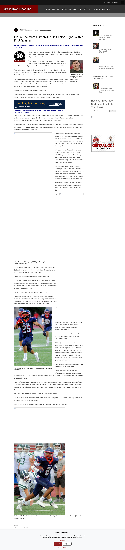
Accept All (57, 544)
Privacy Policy (62, 540)
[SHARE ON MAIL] (27, 527)
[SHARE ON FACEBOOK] (18, 527)
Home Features (47, 30)
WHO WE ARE (107, 2)
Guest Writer (23, 29)
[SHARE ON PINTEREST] (24, 527)
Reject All (67, 544)
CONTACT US (115, 2)
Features (42, 30)
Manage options (62, 547)
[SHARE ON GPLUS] (21, 527)
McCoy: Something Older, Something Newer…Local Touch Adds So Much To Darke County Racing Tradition (107, 61)
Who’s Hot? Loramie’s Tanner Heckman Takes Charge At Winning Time (107, 32)
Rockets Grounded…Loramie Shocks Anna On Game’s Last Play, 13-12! (107, 84)
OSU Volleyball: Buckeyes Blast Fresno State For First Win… (107, 45)
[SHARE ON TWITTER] (15, 527)
